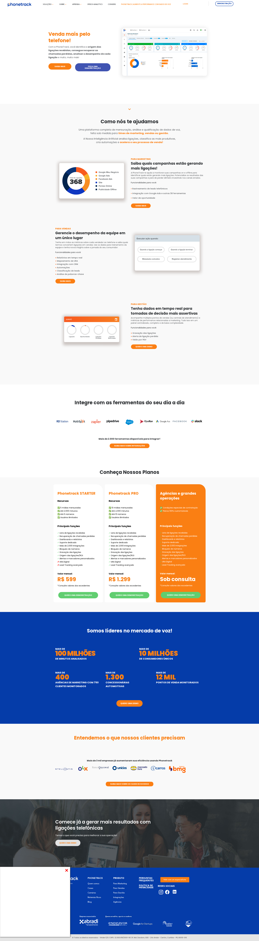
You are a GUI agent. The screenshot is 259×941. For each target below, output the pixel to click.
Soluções (47, 4)
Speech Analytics (95, 4)
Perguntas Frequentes (146, 879)
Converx (112, 4)
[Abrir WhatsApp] (251, 934)
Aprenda (76, 4)
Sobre (61, 4)
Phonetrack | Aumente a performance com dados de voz (146, 4)
